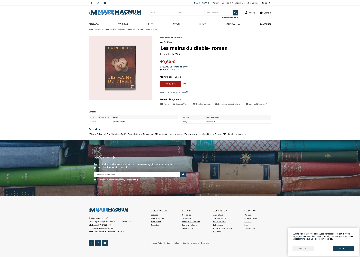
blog (150, 24)
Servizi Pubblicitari (189, 228)
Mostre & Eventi (250, 218)
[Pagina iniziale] (115, 12)
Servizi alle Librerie (189, 225)
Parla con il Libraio (172, 76)
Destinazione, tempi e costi (172, 92)
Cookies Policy (172, 243)
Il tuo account (156, 221)
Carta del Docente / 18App (223, 228)
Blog (246, 225)
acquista (171, 84)
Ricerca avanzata (157, 218)
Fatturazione (218, 225)
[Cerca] (235, 12)
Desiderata (186, 218)
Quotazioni (186, 215)
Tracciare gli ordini (220, 218)
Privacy (215, 2)
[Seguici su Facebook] (91, 3)
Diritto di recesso (219, 221)
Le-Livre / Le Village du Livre (105, 29)
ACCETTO (344, 248)
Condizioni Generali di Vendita (245, 2)
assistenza (265, 24)
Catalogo (154, 215)
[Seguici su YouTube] (105, 3)
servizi (202, 24)
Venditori (247, 221)
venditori (123, 24)
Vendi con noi (249, 228)
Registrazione (201, 2)
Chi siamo (248, 215)
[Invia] (183, 174)
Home (91, 29)
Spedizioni (155, 225)
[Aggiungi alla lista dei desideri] (184, 84)
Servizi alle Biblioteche (191, 221)
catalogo (94, 24)
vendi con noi (233, 24)
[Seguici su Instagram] (98, 3)
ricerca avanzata (230, 17)
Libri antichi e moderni (126, 29)
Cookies (225, 2)
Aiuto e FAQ (218, 215)
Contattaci (217, 231)
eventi (176, 24)
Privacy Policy (157, 243)
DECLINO (303, 248)
